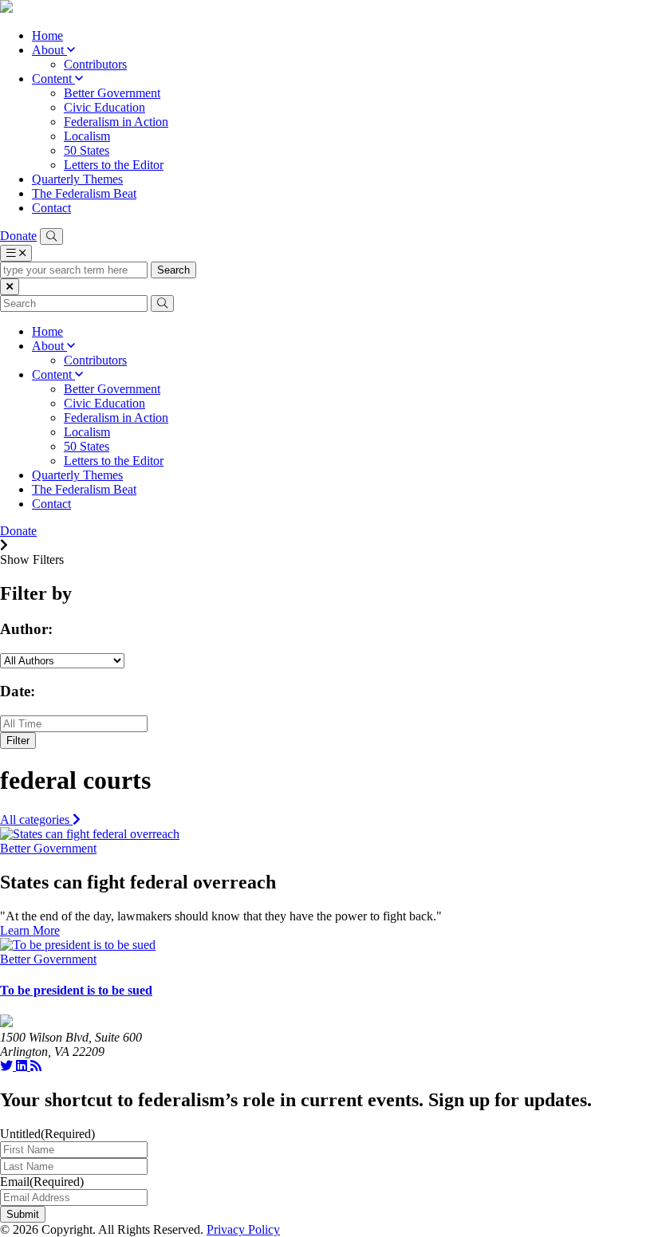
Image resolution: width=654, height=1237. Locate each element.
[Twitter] (8, 1066)
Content (53, 78)
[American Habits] (6, 8)
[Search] (51, 236)
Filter (18, 741)
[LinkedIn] (23, 1066)
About (49, 50)
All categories (36, 819)
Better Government (112, 93)
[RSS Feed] (35, 1066)
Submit (22, 1214)
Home (47, 35)
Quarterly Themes (77, 179)
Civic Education (104, 107)
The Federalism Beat (84, 193)
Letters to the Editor (114, 164)
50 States (86, 150)
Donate (18, 235)
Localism (87, 136)
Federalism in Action (116, 121)
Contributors (95, 64)
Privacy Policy (243, 1229)
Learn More (30, 930)
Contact (51, 208)
